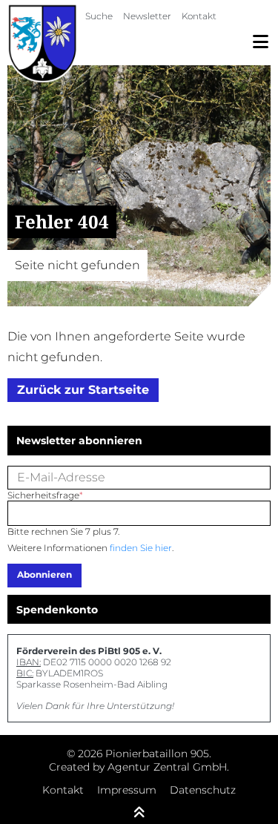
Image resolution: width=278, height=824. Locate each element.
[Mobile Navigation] (260, 41)
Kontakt (199, 16)
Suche (99, 16)
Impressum (126, 790)
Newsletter (147, 16)
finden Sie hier (141, 547)
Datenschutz (203, 790)
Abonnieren (44, 575)
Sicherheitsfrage (45, 495)
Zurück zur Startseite (83, 390)
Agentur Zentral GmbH (167, 767)
